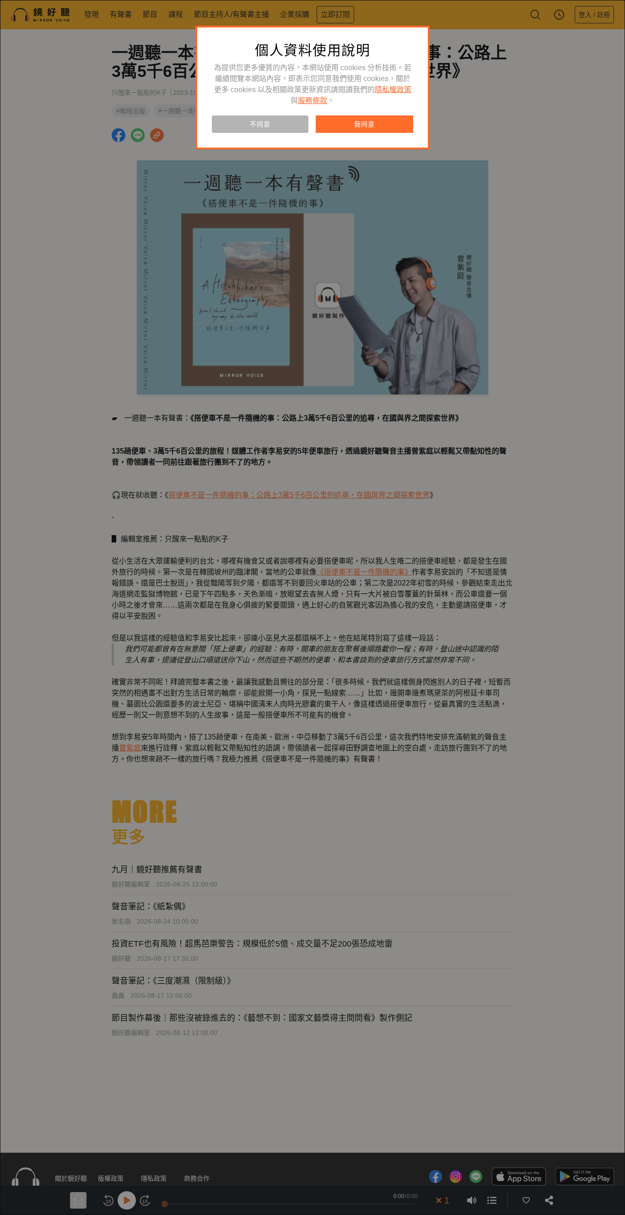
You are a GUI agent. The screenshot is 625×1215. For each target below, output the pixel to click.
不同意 (260, 124)
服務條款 (312, 100)
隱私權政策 (393, 89)
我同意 (364, 124)
